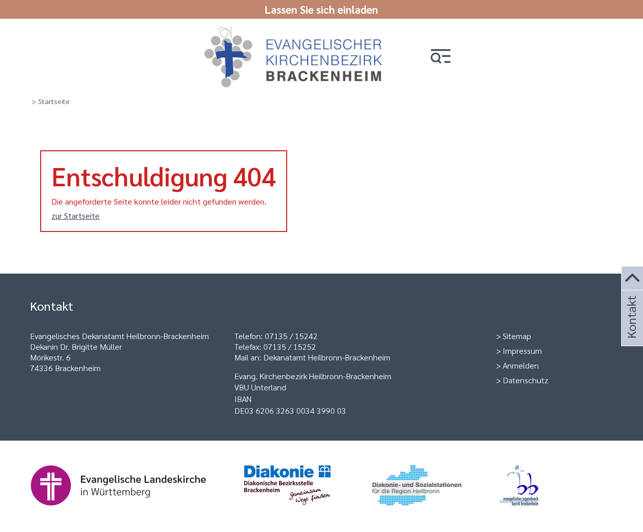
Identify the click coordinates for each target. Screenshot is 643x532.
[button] (440, 57)
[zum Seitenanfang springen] (632, 278)
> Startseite (51, 101)
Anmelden (521, 365)
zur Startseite (75, 215)
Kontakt (631, 331)
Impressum (522, 350)
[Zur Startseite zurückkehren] (299, 31)
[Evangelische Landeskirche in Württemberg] (134, 510)
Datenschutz (525, 380)
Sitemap (517, 335)
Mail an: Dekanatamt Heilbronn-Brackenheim (312, 357)
